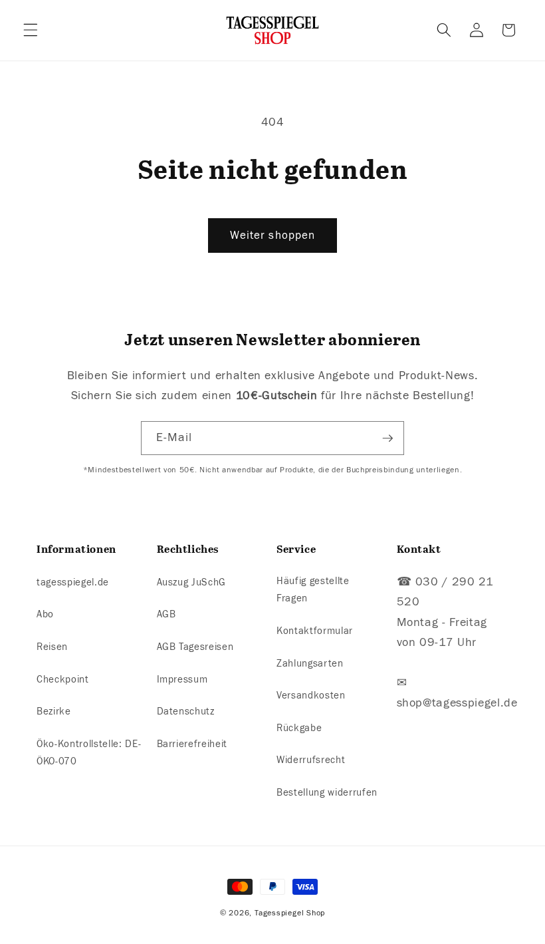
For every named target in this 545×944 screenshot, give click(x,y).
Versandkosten (311, 695)
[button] (31, 30)
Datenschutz (186, 711)
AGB (166, 614)
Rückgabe (299, 728)
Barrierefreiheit (192, 744)
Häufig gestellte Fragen (313, 590)
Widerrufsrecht (310, 760)
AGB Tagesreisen (195, 647)
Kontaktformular (314, 631)
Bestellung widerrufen (327, 792)
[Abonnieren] (387, 438)
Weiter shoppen (272, 235)
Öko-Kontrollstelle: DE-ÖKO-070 (89, 753)
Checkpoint (63, 679)
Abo (45, 614)
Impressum (182, 679)
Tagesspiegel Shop (290, 912)
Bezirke (54, 711)
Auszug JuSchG (192, 582)
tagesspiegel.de (73, 582)
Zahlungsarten (310, 663)
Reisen (52, 647)
